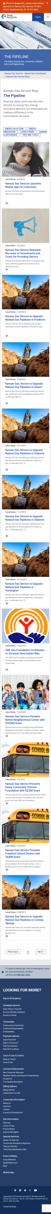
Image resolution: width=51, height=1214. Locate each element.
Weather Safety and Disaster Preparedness (21, 1076)
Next (41, 951)
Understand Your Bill (11, 1093)
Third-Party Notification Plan (14, 1149)
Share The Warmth (11, 1140)
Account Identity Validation (14, 1012)
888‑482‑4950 (23, 975)
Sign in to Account (10, 1043)
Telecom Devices (10, 1146)
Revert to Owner (10, 1015)
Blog (5, 1166)
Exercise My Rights (11, 1132)
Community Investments (13, 1025)
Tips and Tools (30, 135)
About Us (7, 1103)
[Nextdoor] (25, 1191)
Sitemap (6, 1123)
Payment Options (10, 1046)
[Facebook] (15, 1191)
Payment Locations (11, 1049)
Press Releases (9, 1160)
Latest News (27, 132)
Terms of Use (8, 1126)
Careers (6, 1109)
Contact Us (7, 1079)
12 (28, 951)
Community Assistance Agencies (16, 1143)
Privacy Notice (9, 1129)
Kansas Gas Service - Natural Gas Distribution (25, 73)
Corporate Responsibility (13, 1028)
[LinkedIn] (20, 1191)
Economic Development (13, 1112)
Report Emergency (12, 998)
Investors (7, 1106)
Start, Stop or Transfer (12, 1009)
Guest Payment (9, 1040)
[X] (30, 1191)
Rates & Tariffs (9, 1059)
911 (11, 975)
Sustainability (8, 1032)
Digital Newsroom (10, 1163)
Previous (13, 951)
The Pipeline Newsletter (13, 1082)
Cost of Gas (8, 1062)
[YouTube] (35, 1191)
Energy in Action (14, 128)
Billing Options (9, 1090)
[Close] (47, 3)
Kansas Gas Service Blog (17, 76)
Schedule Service (11, 1005)
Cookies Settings (10, 1204)
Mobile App (8, 1172)
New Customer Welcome (13, 1072)
